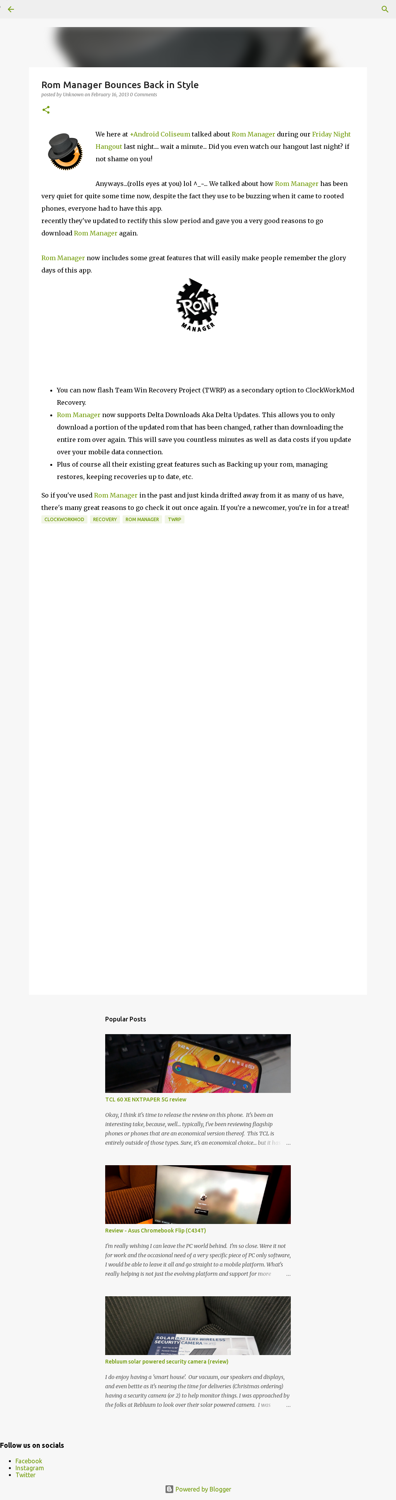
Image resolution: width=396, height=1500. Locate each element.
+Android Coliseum (160, 134)
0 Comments (143, 94)
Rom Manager (253, 134)
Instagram (29, 1467)
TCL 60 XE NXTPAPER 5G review (145, 1099)
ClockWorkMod (64, 519)
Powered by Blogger (202, 1489)
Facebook (28, 1460)
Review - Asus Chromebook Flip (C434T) (155, 1230)
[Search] (385, 9)
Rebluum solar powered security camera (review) (167, 1362)
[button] (46, 110)
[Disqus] (198, 671)
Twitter (25, 1474)
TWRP (174, 519)
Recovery (105, 519)
